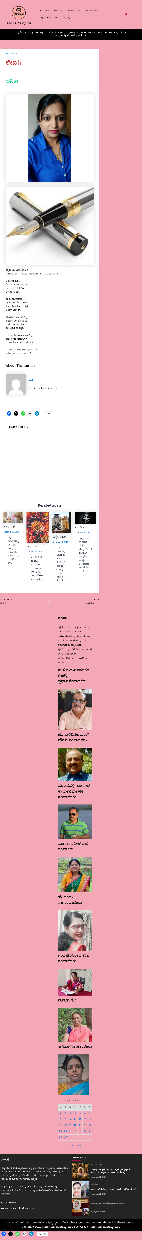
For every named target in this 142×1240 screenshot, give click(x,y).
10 (70, 1120)
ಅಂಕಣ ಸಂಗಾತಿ (92, 10)
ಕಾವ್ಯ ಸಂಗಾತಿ (45, 10)
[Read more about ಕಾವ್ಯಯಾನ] (13, 517)
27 (85, 1131)
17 (70, 1125)
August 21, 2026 (99, 1177)
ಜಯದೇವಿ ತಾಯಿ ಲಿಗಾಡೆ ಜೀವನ (113, 1203)
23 (65, 1131)
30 (65, 1137)
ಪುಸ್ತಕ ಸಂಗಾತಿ (45, 17)
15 (60, 1125)
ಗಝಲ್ (102, 1165)
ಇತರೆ (56, 17)
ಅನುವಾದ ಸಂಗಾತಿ (74, 10)
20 (85, 1125)
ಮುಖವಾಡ (81, 528)
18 (75, 1125)
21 (89, 1125)
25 (75, 1131)
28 (89, 1131)
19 (80, 1125)
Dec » (78, 1146)
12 (80, 1120)
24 (70, 1131)
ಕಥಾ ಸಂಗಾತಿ (58, 10)
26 (80, 1131)
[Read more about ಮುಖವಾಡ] (85, 518)
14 (89, 1120)
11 (75, 1120)
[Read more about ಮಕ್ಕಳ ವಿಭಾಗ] (61, 522)
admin (34, 381)
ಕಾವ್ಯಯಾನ (9, 527)
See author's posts (42, 388)
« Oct (71, 1146)
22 (60, 1131)
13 (85, 1120)
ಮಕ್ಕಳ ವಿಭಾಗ (59, 537)
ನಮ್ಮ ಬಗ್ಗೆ (66, 17)
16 (65, 1125)
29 (60, 1137)
